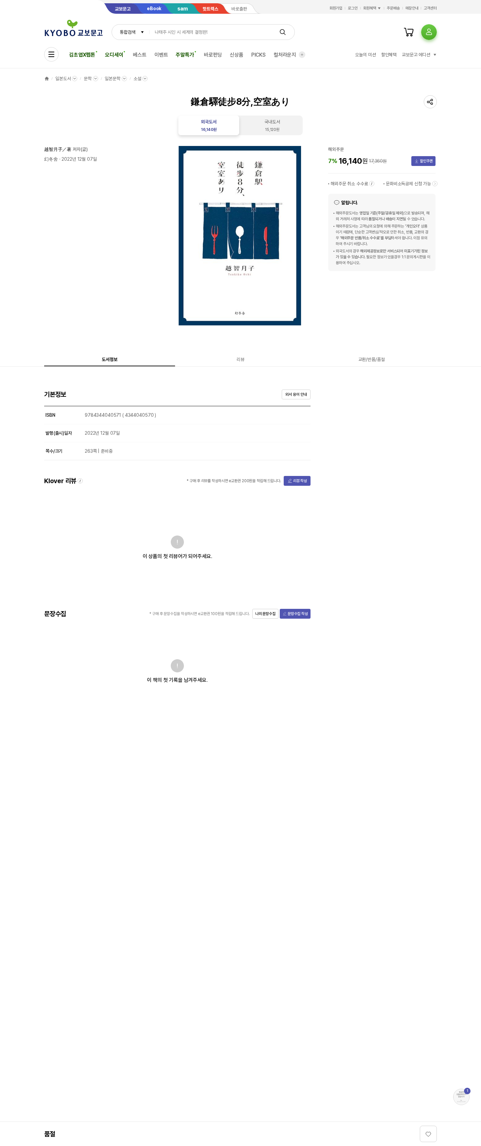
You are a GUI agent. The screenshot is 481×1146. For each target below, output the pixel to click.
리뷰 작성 (300, 481)
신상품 (236, 55)
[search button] (283, 32)
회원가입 (336, 8)
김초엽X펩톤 (82, 55)
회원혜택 (369, 8)
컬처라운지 (285, 55)
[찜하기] (428, 1134)
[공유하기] (430, 101)
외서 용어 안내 (296, 394)
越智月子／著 (57, 149)
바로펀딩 (213, 55)
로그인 (353, 8)
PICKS (258, 55)
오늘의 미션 (365, 54)
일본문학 (112, 78)
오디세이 (114, 55)
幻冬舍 (51, 159)
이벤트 (161, 55)
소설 (137, 78)
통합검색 (127, 32)
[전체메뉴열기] (51, 54)
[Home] (46, 78)
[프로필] (429, 32)
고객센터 (430, 8)
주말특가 (185, 55)
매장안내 (412, 8)
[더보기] (302, 54)
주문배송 (393, 8)
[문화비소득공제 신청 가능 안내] (434, 183)
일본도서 (63, 78)
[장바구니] (409, 32)
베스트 (140, 55)
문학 (88, 78)
